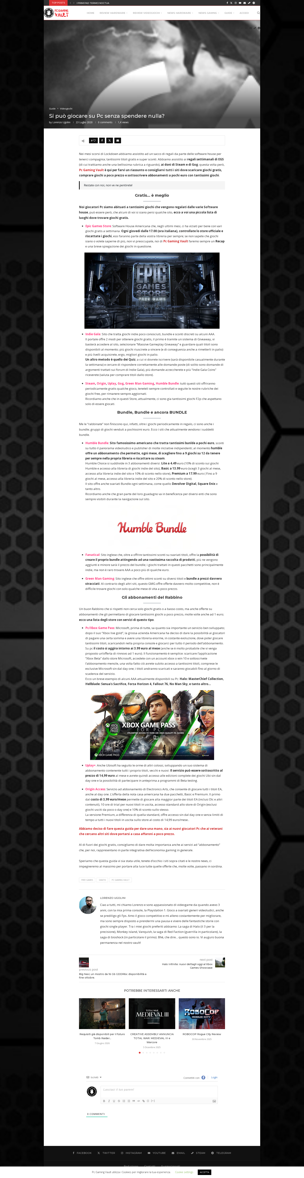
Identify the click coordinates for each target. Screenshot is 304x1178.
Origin (101, 383)
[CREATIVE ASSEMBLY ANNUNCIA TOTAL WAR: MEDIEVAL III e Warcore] (152, 1013)
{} (148, 1100)
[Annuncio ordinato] (123, 1101)
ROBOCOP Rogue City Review (202, 1034)
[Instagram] (236, 3)
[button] (70, 3)
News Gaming (207, 12)
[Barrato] (118, 1101)
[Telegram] (254, 3)
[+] (153, 1100)
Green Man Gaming (139, 383)
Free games (87, 880)
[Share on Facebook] (102, 140)
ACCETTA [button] (204, 1172)
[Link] (143, 1101)
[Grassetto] (104, 1101)
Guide (228, 12)
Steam (90, 383)
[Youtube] (240, 3)
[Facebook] (227, 3)
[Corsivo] (109, 1101)
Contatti (149, 1166)
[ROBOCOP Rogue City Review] (202, 1013)
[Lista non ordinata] (128, 1101)
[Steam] (249, 3)
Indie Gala (92, 334)
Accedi (244, 12)
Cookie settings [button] (184, 1172)
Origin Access (95, 789)
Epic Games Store (98, 226)
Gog (121, 383)
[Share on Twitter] (109, 140)
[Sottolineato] (114, 1101)
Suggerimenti (170, 1166)
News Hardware (179, 12)
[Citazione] (133, 1101)
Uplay (112, 383)
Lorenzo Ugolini (61, 122)
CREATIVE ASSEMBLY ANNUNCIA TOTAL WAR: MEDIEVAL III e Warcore (152, 1038)
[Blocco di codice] (138, 1101)
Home (90, 12)
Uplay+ (90, 765)
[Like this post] (94, 140)
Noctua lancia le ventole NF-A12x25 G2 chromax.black (111, 3)
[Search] (258, 13)
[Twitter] (231, 3)
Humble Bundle (167, 383)
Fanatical (92, 555)
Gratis (102, 880)
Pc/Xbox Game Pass (99, 628)
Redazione (131, 1166)
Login (213, 1077)
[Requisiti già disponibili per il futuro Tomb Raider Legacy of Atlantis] (102, 1013)
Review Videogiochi (146, 12)
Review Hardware (112, 12)
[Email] (244, 3)
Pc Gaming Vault (120, 880)
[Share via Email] (117, 140)
